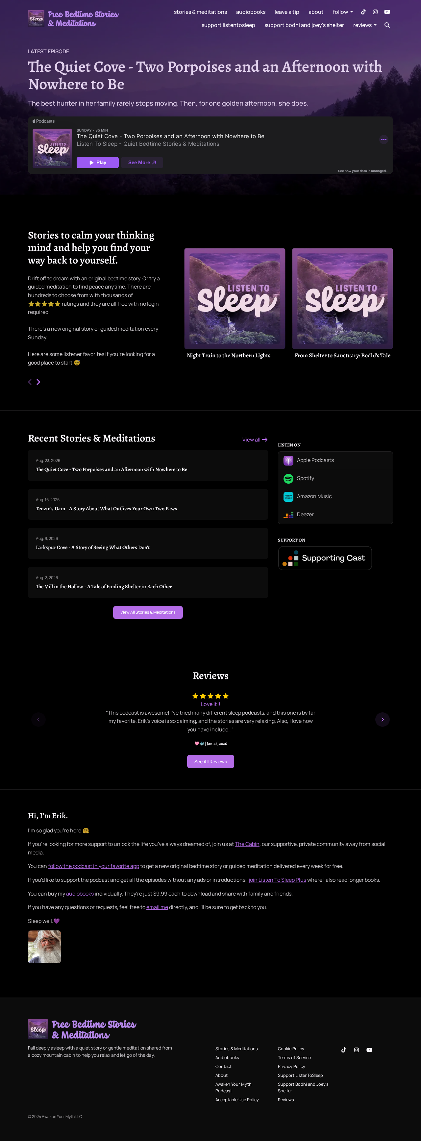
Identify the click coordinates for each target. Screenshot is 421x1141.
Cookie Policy (291, 1049)
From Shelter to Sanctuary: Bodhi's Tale (342, 355)
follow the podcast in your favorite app (93, 866)
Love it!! (210, 704)
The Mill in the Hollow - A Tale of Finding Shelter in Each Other (104, 586)
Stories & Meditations (200, 11)
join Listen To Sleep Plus (277, 879)
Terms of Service (294, 1057)
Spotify (305, 478)
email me (157, 907)
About (316, 11)
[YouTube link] (387, 11)
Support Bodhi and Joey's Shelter (304, 25)
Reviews (363, 25)
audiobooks (80, 893)
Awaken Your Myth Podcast (233, 1087)
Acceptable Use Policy (237, 1100)
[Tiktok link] (363, 11)
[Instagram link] (375, 11)
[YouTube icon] (369, 1049)
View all (251, 439)
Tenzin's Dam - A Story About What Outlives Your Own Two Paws (106, 508)
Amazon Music (314, 496)
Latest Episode (48, 51)
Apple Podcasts (315, 460)
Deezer (305, 514)
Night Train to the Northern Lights (228, 355)
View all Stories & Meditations (148, 612)
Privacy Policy (291, 1066)
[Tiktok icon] (343, 1049)
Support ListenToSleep (228, 25)
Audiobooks (250, 11)
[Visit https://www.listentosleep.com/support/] (44, 946)
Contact (223, 1066)
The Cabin (247, 844)
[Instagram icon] (356, 1049)
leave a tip (287, 11)
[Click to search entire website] (387, 25)
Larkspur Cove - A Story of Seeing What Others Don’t (93, 547)
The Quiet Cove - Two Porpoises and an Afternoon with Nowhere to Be (205, 75)
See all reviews (210, 761)
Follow (341, 11)
